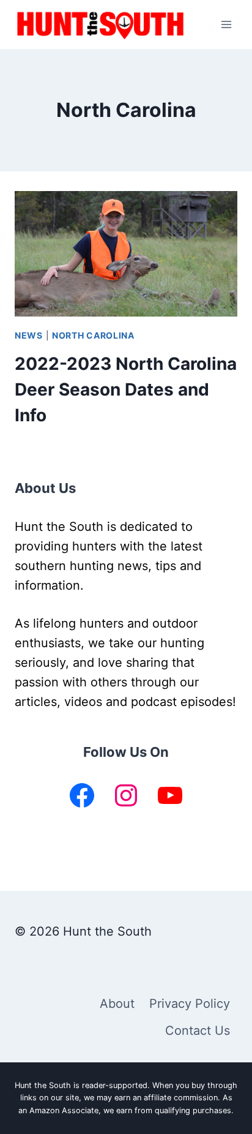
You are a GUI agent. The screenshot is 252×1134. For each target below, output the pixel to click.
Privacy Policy (189, 1003)
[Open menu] (226, 24)
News (29, 335)
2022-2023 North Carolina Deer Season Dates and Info (126, 389)
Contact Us (197, 1030)
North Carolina (93, 335)
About (117, 1003)
